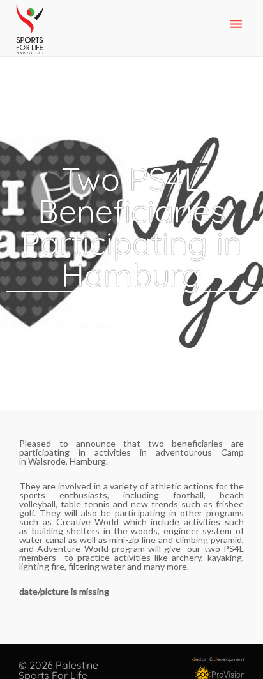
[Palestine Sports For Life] (29, 29)
